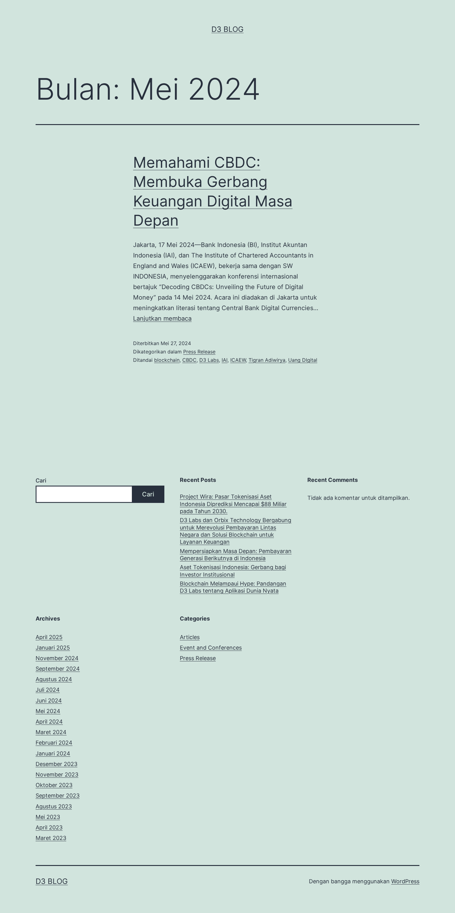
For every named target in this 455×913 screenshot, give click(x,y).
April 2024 (49, 721)
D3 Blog (227, 29)
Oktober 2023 (54, 785)
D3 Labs (209, 360)
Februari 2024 (54, 742)
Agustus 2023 (54, 806)
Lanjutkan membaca (162, 318)
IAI (225, 360)
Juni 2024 (49, 700)
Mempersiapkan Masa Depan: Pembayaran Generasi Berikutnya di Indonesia (236, 554)
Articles (190, 637)
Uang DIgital (302, 360)
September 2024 (58, 668)
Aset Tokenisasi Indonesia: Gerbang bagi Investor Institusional (233, 571)
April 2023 (49, 827)
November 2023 (57, 774)
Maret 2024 (51, 732)
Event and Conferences (211, 647)
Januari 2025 (53, 647)
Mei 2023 (48, 817)
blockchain (167, 360)
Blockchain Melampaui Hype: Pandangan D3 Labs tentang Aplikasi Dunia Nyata (233, 587)
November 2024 (57, 658)
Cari (41, 480)
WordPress (405, 881)
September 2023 (58, 795)
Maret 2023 (51, 838)
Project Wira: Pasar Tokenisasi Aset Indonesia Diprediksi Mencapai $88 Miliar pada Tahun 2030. (233, 503)
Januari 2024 (53, 753)
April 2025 (49, 637)
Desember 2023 (56, 764)
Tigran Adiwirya (267, 360)
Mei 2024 (48, 711)
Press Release (199, 351)
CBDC (189, 360)
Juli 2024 (48, 689)
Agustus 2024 (54, 679)
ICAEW (238, 360)
